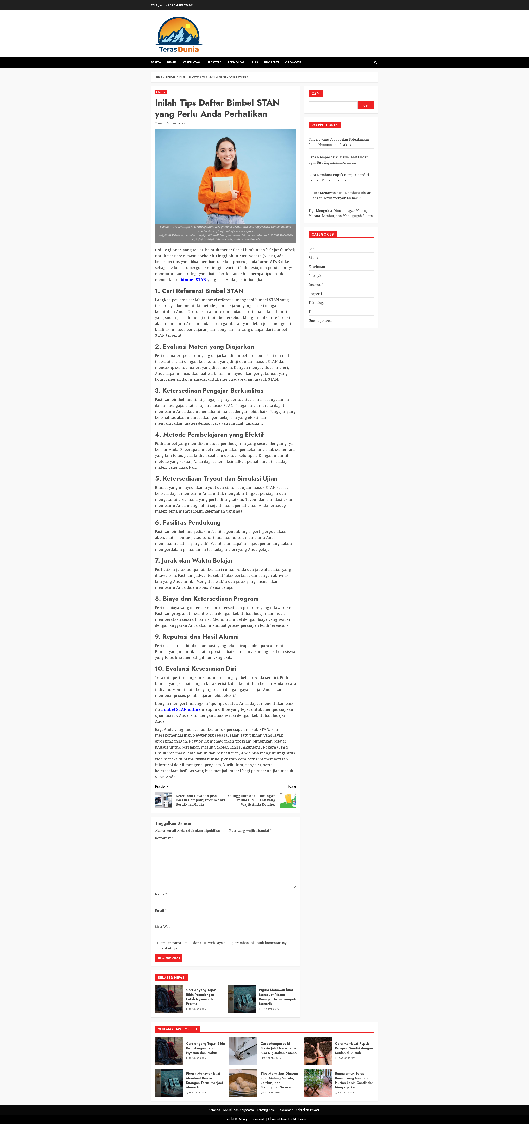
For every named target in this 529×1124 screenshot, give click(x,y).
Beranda (214, 1109)
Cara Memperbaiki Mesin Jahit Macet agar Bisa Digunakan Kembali (279, 1048)
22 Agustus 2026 (198, 1009)
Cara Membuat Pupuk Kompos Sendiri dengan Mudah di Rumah (339, 177)
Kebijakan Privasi (307, 1109)
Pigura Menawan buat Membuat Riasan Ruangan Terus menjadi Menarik (277, 997)
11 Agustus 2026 (270, 1009)
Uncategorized (320, 320)
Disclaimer (285, 1109)
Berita (156, 62)
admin (161, 123)
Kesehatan (191, 62)
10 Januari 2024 (177, 123)
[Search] (375, 62)
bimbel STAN (193, 279)
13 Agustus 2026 (346, 1058)
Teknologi (236, 62)
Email (161, 910)
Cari (316, 93)
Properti (271, 62)
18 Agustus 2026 (272, 1058)
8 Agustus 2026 (271, 1092)
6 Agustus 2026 (346, 1092)
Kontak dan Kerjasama (238, 1109)
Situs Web (163, 926)
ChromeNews (277, 1119)
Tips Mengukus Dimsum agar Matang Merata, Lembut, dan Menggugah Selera (279, 1080)
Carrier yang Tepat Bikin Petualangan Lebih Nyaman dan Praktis (201, 997)
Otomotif (293, 62)
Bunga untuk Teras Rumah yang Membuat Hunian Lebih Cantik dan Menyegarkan (354, 1080)
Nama (161, 894)
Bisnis (172, 62)
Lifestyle (213, 62)
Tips (254, 62)
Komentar (164, 838)
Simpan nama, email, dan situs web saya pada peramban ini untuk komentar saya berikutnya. (223, 945)
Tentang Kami (266, 1109)
